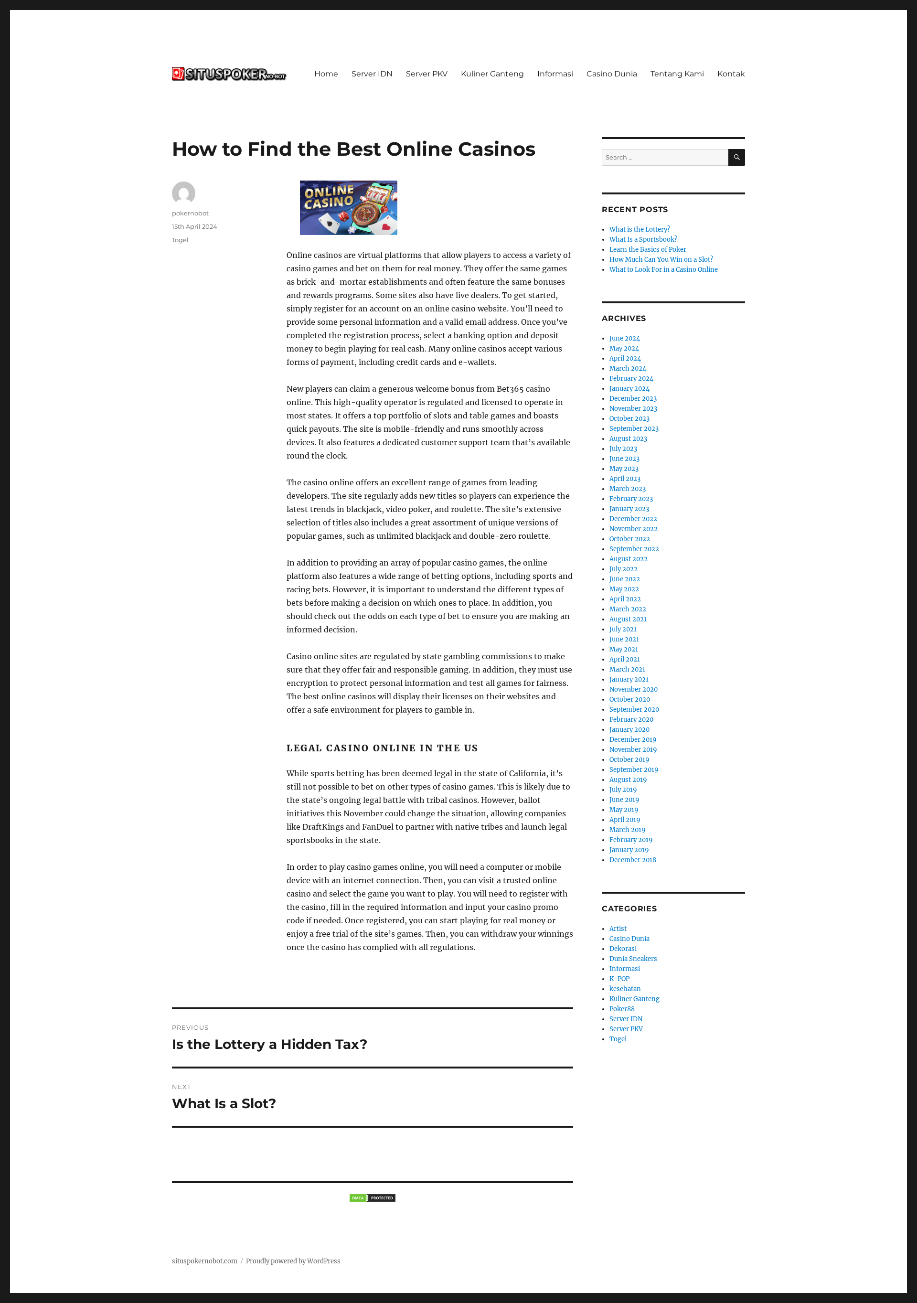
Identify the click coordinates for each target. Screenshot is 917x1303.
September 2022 (634, 549)
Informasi (555, 73)
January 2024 (629, 388)
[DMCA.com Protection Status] (372, 1198)
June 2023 (624, 459)
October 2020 (629, 699)
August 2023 (628, 439)
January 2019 (629, 850)
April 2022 (625, 599)
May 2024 (624, 348)
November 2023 (633, 409)
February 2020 (631, 720)
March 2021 (627, 669)
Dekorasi (623, 949)
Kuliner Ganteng (492, 73)
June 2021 (624, 639)
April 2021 (624, 659)
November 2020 (633, 689)
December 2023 (633, 399)
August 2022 (628, 559)
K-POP (619, 979)
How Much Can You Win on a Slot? (661, 260)
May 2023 (624, 469)
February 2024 (631, 378)
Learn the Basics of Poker (647, 250)
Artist (618, 929)
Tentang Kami (677, 73)
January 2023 (629, 509)
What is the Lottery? (639, 229)
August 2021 (628, 619)
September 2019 (634, 770)
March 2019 (627, 830)
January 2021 (629, 679)
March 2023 (627, 489)
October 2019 (629, 760)
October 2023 (629, 419)
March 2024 (627, 368)
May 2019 (624, 810)
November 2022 (633, 529)
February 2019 (631, 840)
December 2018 (632, 860)
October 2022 (629, 539)
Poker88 (622, 1009)
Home (326, 73)
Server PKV (427, 73)
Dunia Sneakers (633, 959)
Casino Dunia (611, 73)
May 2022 (624, 589)
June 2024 (624, 338)
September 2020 (634, 709)
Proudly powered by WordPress (293, 1261)
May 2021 (623, 649)
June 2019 (624, 800)
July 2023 (623, 449)
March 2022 (627, 609)
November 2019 (633, 750)
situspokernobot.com (204, 1261)
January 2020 (629, 730)
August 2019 (628, 780)
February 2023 (631, 499)
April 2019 (624, 820)
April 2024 (625, 358)
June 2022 (624, 579)
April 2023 (624, 479)
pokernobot (190, 213)
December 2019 (633, 740)
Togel (180, 240)
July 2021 (623, 629)
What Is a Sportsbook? (643, 239)
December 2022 (633, 519)
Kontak (731, 73)
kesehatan (625, 989)
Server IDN (372, 73)
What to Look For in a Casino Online (663, 270)
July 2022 (623, 569)
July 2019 (623, 790)
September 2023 (634, 429)
